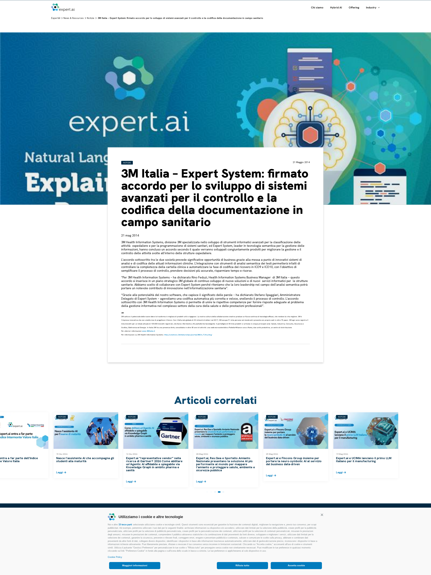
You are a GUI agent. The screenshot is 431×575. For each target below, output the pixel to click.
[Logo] (63, 15)
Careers (332, 4)
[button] (322, 514)
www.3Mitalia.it (148, 331)
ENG (370, 4)
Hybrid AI (336, 15)
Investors (291, 4)
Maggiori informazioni (134, 565)
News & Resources (312, 4)
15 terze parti (125, 524)
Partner (345, 4)
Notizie (127, 162)
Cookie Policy (115, 557)
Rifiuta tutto (242, 565)
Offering (354, 15)
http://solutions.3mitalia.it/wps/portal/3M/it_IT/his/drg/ (188, 334)
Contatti (358, 4)
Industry (371, 15)
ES (378, 4)
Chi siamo (317, 15)
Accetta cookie (296, 565)
